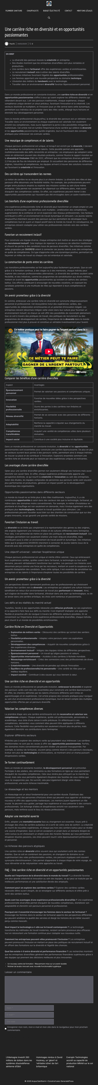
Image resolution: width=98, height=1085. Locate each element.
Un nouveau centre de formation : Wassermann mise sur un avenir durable (37, 964)
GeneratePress (67, 1081)
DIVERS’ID (30, 249)
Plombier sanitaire (14, 10)
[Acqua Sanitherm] (49, 3)
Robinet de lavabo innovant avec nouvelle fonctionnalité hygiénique (34, 966)
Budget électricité (51, 10)
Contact (68, 10)
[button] (49, 17)
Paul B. (12, 44)
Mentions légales (84, 10)
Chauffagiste (32, 10)
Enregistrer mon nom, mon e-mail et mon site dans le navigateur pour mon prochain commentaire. (47, 1028)
